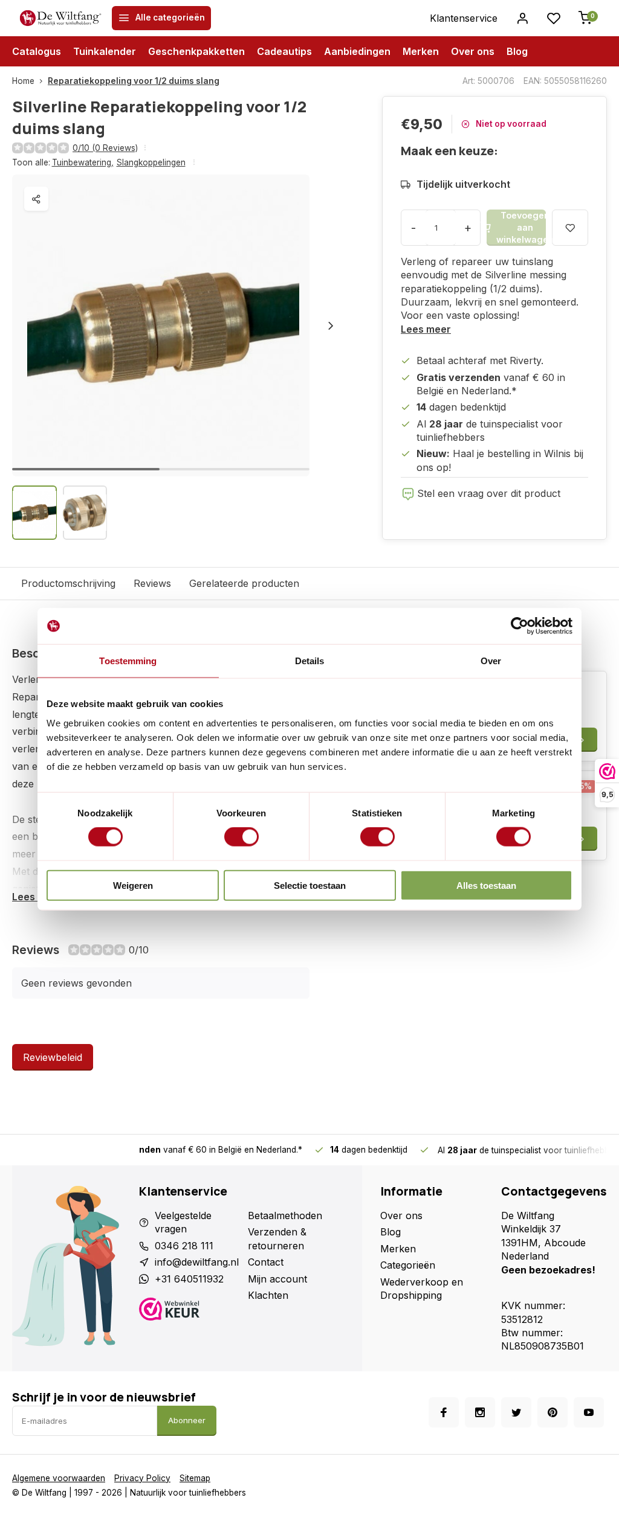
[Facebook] (444, 1412)
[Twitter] (516, 1412)
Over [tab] (491, 661)
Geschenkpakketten (196, 51)
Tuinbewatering (83, 162)
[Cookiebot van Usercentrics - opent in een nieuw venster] (519, 626)
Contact (266, 1262)
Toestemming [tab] (128, 661)
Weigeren (133, 885)
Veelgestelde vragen (183, 1222)
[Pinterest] (552, 1412)
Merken (421, 51)
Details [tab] (310, 661)
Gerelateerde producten (244, 583)
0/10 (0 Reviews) (105, 148)
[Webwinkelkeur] (189, 1311)
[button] (331, 325)
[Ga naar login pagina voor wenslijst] (553, 18)
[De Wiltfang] (60, 18)
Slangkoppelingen (151, 162)
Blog (517, 51)
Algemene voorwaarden (58, 1478)
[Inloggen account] (522, 18)
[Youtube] (589, 1412)
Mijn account (277, 1279)
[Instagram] (480, 1412)
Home (23, 81)
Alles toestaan (486, 885)
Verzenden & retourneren (277, 1238)
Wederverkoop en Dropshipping (421, 1288)
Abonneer (187, 1420)
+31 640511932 (189, 1279)
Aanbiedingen (357, 51)
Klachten (268, 1295)
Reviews (152, 583)
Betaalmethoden (285, 1215)
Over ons (472, 51)
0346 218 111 (184, 1246)
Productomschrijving (68, 583)
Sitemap (195, 1478)
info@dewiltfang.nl (197, 1262)
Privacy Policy (142, 1478)
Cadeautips (284, 51)
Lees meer (426, 329)
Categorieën (407, 1265)
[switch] (241, 837)
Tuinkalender (104, 51)
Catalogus (36, 51)
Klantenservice (463, 18)
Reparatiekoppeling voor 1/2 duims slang (133, 81)
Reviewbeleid (52, 1057)
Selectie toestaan (310, 885)
